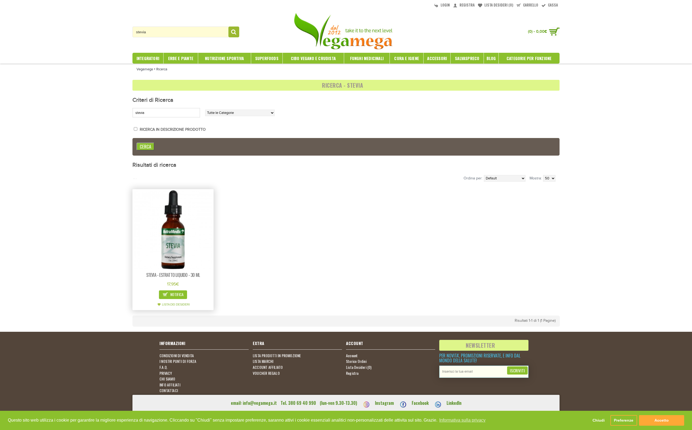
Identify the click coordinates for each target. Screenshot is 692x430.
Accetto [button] (661, 420)
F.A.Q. (163, 367)
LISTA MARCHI (263, 361)
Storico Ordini (356, 361)
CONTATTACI (168, 390)
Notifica (176, 294)
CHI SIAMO (167, 379)
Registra (352, 373)
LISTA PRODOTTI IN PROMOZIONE (277, 355)
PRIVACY (165, 373)
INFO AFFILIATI (169, 385)
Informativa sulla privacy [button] (462, 420)
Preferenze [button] (623, 420)
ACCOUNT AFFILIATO (268, 367)
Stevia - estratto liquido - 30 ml (173, 275)
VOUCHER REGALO (266, 373)
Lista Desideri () (359, 367)
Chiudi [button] (599, 420)
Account (352, 355)
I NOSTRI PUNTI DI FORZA (178, 361)
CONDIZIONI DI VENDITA (176, 355)
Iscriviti (517, 370)
